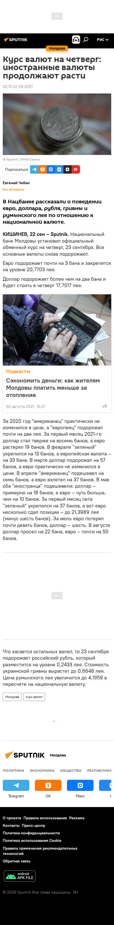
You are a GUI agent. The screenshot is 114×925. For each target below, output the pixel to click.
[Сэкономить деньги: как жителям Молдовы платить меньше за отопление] (57, 330)
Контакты (11, 825)
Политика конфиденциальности (31, 832)
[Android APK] (19, 876)
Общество (71, 770)
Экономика (42, 770)
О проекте (12, 817)
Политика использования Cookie (32, 840)
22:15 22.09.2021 (18, 86)
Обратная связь (16, 861)
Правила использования (45, 817)
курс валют (34, 697)
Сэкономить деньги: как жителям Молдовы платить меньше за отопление (53, 387)
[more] (104, 405)
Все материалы (13, 189)
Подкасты (18, 371)
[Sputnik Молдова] (16, 41)
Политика (13, 770)
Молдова (12, 697)
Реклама (76, 817)
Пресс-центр (33, 825)
